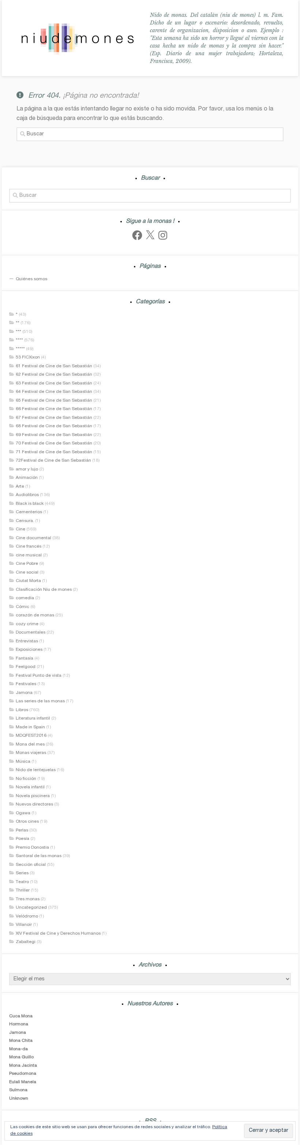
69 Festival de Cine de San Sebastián (54, 435)
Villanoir (24, 925)
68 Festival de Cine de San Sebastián (54, 426)
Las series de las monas (40, 701)
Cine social (27, 572)
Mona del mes (30, 744)
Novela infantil (30, 787)
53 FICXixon (28, 357)
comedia (25, 598)
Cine (20, 529)
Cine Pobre (27, 564)
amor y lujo (27, 469)
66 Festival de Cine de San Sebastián (54, 409)
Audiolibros (27, 495)
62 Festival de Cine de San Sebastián (54, 374)
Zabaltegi (25, 942)
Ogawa (23, 813)
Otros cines (27, 821)
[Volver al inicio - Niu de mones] (77, 38)
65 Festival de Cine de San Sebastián (54, 400)
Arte (20, 486)
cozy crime (27, 624)
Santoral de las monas (38, 856)
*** (18, 332)
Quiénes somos (31, 279)
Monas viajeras (31, 753)
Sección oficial (31, 865)
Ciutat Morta (28, 581)
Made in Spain (30, 727)
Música (23, 761)
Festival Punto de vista (38, 675)
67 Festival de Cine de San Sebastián (54, 418)
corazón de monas (35, 615)
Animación (27, 478)
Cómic (22, 607)
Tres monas (28, 899)
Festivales (26, 684)
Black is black (30, 504)
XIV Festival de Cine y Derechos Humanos (58, 933)
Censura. (25, 521)
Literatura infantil (33, 718)
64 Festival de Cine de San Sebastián (54, 392)
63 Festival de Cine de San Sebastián (54, 383)
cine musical (29, 555)
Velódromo (27, 916)
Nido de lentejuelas (36, 770)
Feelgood (25, 667)
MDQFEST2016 (31, 735)
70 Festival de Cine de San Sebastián (54, 443)
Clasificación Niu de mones (44, 589)
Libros (22, 710)
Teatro (22, 882)
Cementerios (29, 512)
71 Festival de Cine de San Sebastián (54, 452)
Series (22, 873)
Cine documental (33, 538)
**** (19, 340)
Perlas (22, 830)
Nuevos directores (34, 804)
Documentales (30, 632)
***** (20, 349)
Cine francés (28, 546)
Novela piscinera (33, 796)
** (17, 323)
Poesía (22, 839)
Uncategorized (31, 907)
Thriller (23, 890)
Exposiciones (29, 649)
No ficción (26, 779)
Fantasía (24, 658)
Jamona (24, 693)
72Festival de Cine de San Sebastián (53, 460)
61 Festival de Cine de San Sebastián (54, 366)
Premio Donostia (32, 847)
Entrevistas (27, 641)
